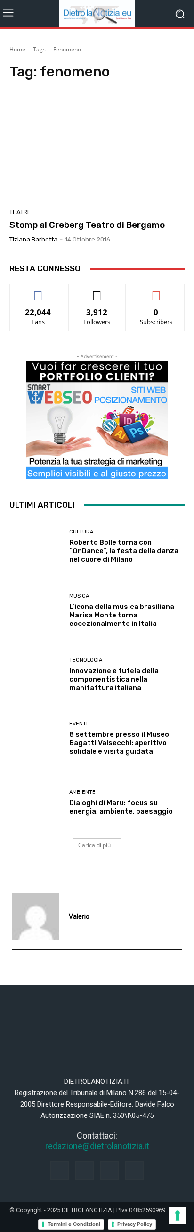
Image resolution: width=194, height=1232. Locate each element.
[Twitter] (134, 1170)
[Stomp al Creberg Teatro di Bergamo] (97, 147)
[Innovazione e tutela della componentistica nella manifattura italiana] (35, 674)
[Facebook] (59, 1170)
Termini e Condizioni (74, 1224)
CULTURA (81, 531)
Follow (97, 291)
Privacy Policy (134, 1224)
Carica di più (94, 845)
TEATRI (19, 212)
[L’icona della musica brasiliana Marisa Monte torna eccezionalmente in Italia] (35, 610)
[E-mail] (17, 968)
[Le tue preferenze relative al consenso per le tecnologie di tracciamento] (177, 1215)
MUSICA (79, 596)
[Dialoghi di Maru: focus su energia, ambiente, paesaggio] (35, 802)
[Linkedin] (109, 1170)
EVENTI (78, 723)
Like (38, 291)
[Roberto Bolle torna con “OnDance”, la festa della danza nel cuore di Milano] (35, 546)
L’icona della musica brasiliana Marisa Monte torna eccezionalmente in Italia (121, 615)
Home (17, 49)
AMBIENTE (82, 792)
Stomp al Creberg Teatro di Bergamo (87, 224)
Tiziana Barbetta (33, 239)
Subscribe (156, 291)
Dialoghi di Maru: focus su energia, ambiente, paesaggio (121, 807)
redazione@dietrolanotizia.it (97, 1146)
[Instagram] (84, 1170)
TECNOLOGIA (85, 660)
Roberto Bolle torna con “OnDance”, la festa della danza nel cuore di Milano (123, 551)
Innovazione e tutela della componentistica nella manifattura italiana (114, 679)
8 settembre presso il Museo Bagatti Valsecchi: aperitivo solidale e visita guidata (119, 743)
